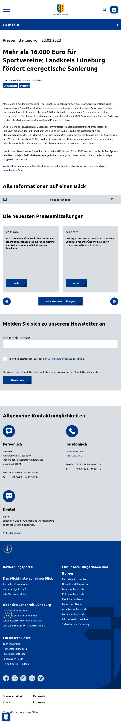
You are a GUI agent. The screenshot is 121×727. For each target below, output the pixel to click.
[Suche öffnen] (105, 10)
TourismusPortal (12, 643)
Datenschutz (41, 696)
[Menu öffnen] (6, 10)
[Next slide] (114, 301)
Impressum (40, 702)
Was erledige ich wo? (14, 589)
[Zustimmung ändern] (6, 717)
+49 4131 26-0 (74, 455)
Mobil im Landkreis (72, 599)
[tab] (58, 200)
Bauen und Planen (72, 604)
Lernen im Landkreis (73, 614)
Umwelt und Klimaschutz (76, 584)
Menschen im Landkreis (75, 579)
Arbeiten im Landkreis (74, 609)
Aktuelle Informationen (16, 584)
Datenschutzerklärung (59, 358)
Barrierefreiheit (13, 696)
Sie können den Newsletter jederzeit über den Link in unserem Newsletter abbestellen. (52, 372)
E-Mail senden (14, 532)
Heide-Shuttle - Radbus (16, 663)
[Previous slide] (7, 301)
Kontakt (8, 702)
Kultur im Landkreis (73, 594)
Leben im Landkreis (73, 589)
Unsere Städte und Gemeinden (20, 615)
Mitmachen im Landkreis (75, 619)
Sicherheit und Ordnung (75, 624)
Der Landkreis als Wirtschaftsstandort (24, 625)
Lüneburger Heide (13, 658)
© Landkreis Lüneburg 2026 (20, 712)
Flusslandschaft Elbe (14, 653)
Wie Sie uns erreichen (15, 594)
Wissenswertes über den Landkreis (22, 620)
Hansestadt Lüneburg (15, 648)
